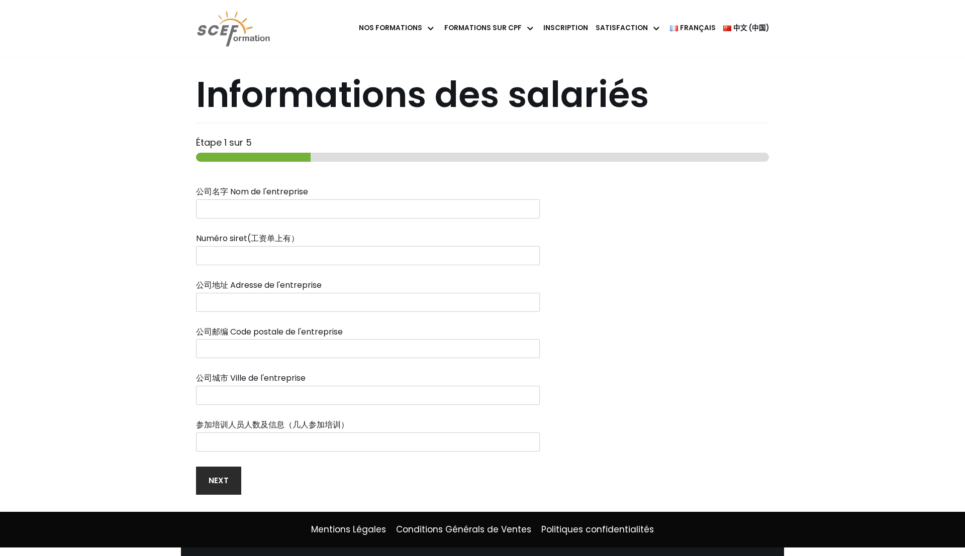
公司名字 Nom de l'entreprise (255, 192)
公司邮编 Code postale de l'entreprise (272, 332)
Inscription (565, 28)
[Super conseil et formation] (236, 28)
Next (219, 480)
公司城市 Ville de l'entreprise (254, 378)
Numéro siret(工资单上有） (250, 239)
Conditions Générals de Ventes (463, 529)
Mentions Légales (348, 529)
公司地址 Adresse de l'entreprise (262, 285)
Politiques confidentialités (597, 529)
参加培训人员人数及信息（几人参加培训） (275, 425)
